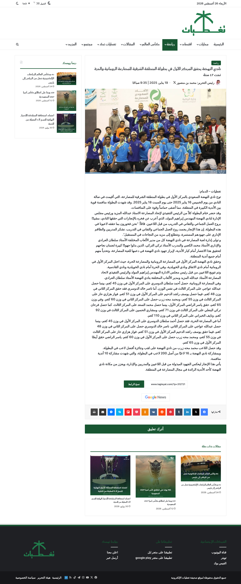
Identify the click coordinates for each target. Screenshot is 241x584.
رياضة (171, 44)
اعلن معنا (112, 552)
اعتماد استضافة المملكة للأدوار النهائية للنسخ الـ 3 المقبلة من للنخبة (111, 500)
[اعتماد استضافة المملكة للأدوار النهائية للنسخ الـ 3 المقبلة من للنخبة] (110, 475)
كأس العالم (151, 44)
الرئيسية (219, 44)
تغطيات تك (108, 44)
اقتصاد (187, 44)
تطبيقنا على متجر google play (153, 557)
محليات (204, 44)
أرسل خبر (112, 557)
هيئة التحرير (43, 577)
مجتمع (88, 44)
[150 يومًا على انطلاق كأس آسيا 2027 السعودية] (156, 476)
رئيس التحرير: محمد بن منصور (195, 82)
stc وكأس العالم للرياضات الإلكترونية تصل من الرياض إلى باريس (201, 486)
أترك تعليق (156, 429)
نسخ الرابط (134, 384)
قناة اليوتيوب (219, 552)
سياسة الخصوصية (26, 577)
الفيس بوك (220, 563)
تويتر (223, 557)
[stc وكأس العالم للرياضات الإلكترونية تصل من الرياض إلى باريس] (201, 468)
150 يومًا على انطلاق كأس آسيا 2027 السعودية (160, 502)
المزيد (72, 44)
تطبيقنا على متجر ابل (160, 552)
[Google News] (155, 397)
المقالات (129, 44)
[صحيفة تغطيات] (203, 23)
